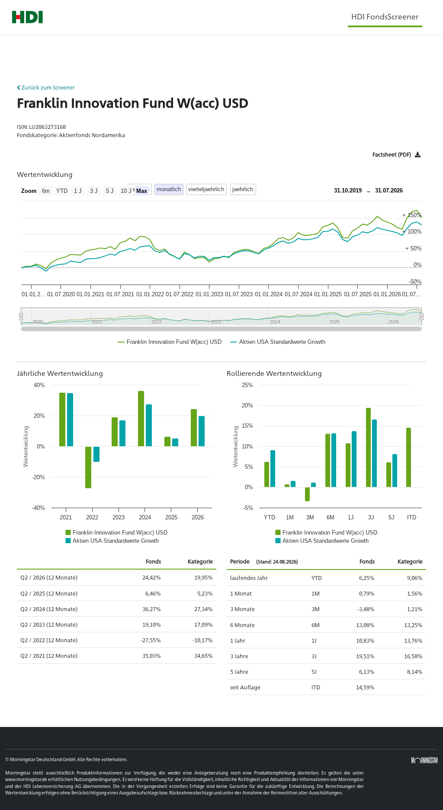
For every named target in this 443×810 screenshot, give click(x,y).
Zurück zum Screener (47, 87)
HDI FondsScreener (385, 16)
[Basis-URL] (27, 17)
